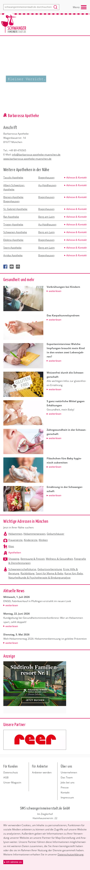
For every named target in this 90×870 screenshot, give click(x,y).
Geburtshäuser (55, 533)
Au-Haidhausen (47, 185)
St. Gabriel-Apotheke (15, 209)
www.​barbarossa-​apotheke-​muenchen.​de (27, 158)
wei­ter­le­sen (11, 605)
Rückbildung (28, 573)
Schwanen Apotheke (15, 232)
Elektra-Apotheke (13, 240)
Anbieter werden (41, 772)
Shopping (13, 559)
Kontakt (65, 792)
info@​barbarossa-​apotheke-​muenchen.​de (36, 154)
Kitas (11, 546)
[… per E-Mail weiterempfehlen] (12, 267)
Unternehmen (69, 772)
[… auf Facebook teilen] (5, 267)
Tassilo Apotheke (13, 177)
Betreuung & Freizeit (33, 559)
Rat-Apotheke (11, 216)
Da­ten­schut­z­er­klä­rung (71, 854)
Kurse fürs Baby (73, 573)
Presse (65, 787)
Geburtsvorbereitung (49, 569)
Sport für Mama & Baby (49, 573)
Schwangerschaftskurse (22, 569)
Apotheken (14, 552)
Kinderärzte (30, 540)
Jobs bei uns (68, 782)
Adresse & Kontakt (76, 177)
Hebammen (15, 533)
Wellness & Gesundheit (59, 559)
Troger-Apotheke (13, 224)
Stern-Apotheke (12, 247)
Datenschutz (10, 772)
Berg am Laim (46, 216)
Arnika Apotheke (13, 255)
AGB (6, 777)
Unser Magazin (12, 782)
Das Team (67, 777)
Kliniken (43, 540)
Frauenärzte (15, 540)
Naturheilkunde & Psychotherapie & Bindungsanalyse (39, 577)
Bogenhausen (46, 177)
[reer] (34, 740)
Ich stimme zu (14, 862)
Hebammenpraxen (34, 533)
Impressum (67, 797)
